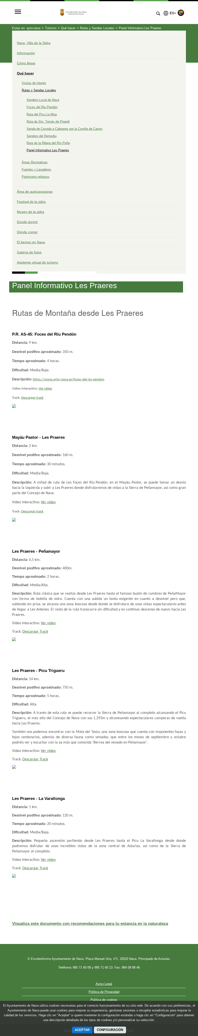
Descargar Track (35, 632)
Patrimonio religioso (35, 177)
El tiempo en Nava (31, 242)
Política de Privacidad (104, 992)
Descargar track (32, 398)
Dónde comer (27, 232)
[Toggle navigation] (18, 12)
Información (26, 53)
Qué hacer (25, 73)
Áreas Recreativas (35, 162)
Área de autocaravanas (35, 191)
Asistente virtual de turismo (37, 262)
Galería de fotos (29, 252)
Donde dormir (27, 222)
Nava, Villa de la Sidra (33, 43)
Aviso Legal (104, 984)
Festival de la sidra (31, 202)
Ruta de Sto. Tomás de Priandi (48, 121)
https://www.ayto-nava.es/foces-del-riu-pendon (68, 379)
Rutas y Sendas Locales (39, 90)
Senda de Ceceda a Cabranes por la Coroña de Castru (64, 129)
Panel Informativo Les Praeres (48, 150)
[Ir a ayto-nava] (88, 12)
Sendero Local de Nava (43, 100)
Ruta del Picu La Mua (42, 114)
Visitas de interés (34, 83)
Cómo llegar (26, 63)
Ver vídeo (45, 389)
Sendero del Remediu (42, 136)
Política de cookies (104, 1000)
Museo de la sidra (30, 212)
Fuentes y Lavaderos (36, 169)
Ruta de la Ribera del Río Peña (48, 143)
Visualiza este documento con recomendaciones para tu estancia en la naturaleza (90, 923)
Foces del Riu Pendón (42, 107)
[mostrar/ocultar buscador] (158, 14)
